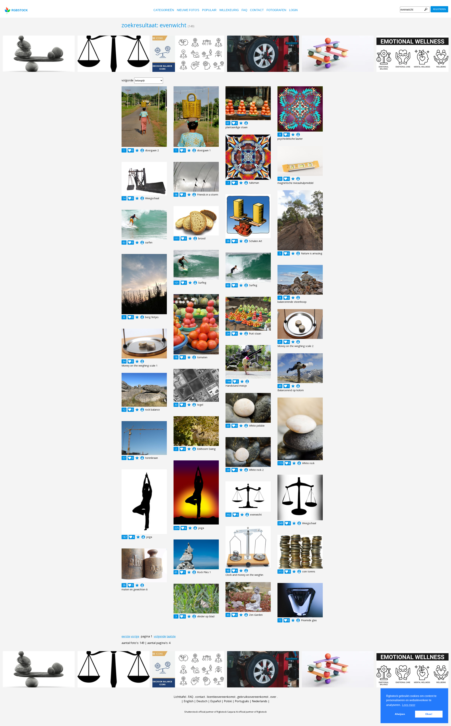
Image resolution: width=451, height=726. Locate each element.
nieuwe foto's (188, 10)
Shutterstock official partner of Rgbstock (205, 711)
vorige (135, 636)
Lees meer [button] (408, 704)
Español (215, 701)
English (188, 701)
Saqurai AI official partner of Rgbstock (247, 711)
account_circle (142, 150)
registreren (439, 9)
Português (242, 701)
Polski (228, 701)
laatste (171, 636)
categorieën (163, 10)
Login (293, 10)
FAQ (244, 10)
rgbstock (19, 10)
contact (257, 10)
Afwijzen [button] (400, 714)
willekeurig (229, 10)
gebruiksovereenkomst (252, 697)
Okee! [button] (428, 714)
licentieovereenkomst (221, 697)
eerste (126, 636)
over (273, 697)
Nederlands (259, 701)
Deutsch (201, 701)
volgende (160, 636)
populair (209, 10)
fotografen (276, 10)
